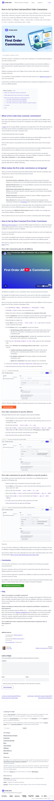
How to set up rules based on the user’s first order (25, 554)
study (4, 127)
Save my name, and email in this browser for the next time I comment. (21, 683)
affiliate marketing (18, 635)
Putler (5, 782)
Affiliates (6, 748)
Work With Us (7, 750)
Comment (4, 661)
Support (40, 2)
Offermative (6, 778)
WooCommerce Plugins (21, 2)
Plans (3, 244)
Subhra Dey (9, 648)
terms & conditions (16, 724)
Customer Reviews (8, 740)
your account (11, 714)
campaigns (24, 201)
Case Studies (7, 745)
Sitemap (5, 753)
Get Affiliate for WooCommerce (12, 585)
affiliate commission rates (18, 638)
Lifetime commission (21, 612)
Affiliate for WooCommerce (9, 225)
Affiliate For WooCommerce (42, 648)
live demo (34, 718)
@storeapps (35, 771)
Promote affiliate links (10, 642)
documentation (14, 718)
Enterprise (6, 738)
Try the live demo (8, 407)
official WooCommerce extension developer (15, 761)
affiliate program (45, 76)
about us (12, 771)
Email (27, 677)
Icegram (5, 784)
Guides (50, 648)
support (45, 718)
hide (14, 90)
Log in (49, 2)
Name (3, 677)
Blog (33, 2)
